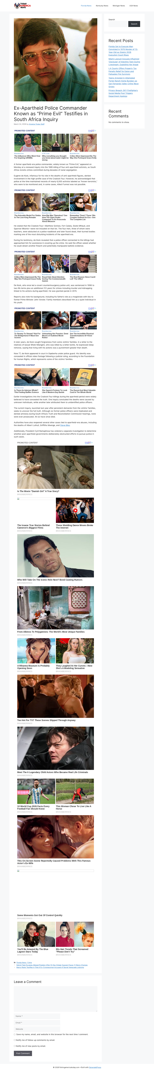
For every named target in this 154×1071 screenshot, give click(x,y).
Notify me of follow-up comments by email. (35, 1040)
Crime (29, 962)
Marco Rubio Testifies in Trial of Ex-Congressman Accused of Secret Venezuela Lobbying (50, 967)
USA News (133, 6)
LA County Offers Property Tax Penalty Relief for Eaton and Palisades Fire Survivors (123, 71)
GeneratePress (95, 1067)
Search (112, 19)
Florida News (86, 6)
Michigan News (119, 6)
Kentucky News (102, 6)
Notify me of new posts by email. (31, 1046)
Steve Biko (65, 425)
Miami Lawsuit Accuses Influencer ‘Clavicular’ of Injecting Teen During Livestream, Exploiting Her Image (124, 62)
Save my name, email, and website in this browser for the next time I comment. (52, 1034)
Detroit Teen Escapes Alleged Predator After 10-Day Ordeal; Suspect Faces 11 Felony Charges (52, 965)
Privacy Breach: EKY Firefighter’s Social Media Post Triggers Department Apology (123, 93)
